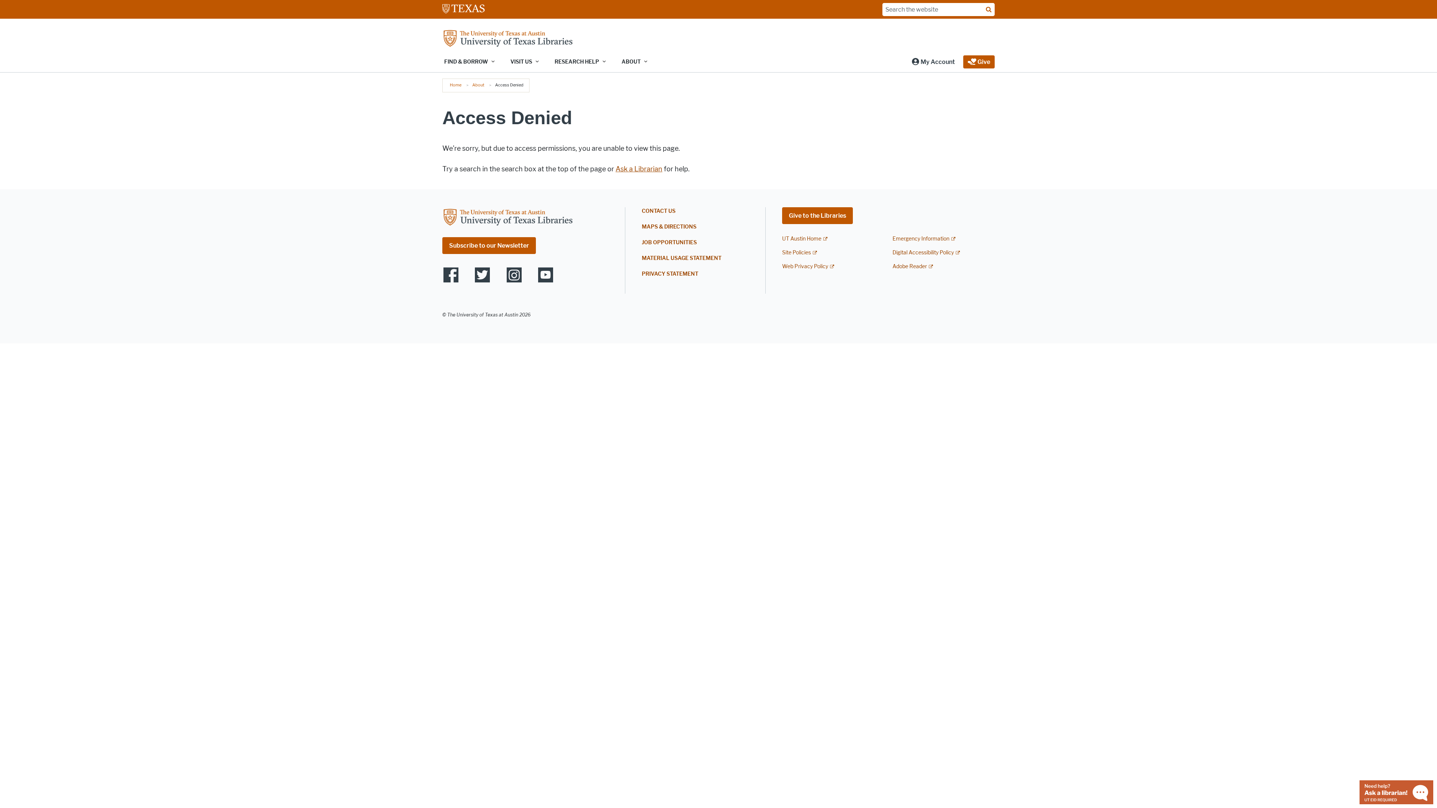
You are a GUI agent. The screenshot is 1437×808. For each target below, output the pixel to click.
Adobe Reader (910, 266)
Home (455, 85)
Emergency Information (921, 239)
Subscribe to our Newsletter (489, 245)
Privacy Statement (670, 274)
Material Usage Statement (681, 258)
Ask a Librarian (639, 169)
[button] (933, 62)
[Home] (507, 39)
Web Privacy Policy (805, 266)
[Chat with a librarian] (1396, 791)
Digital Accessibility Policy (923, 253)
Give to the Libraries (817, 215)
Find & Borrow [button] (466, 62)
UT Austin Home (801, 239)
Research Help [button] (577, 62)
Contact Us (658, 211)
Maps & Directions (669, 227)
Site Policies (796, 253)
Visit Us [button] (521, 62)
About (478, 85)
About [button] (631, 62)
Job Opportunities (669, 242)
